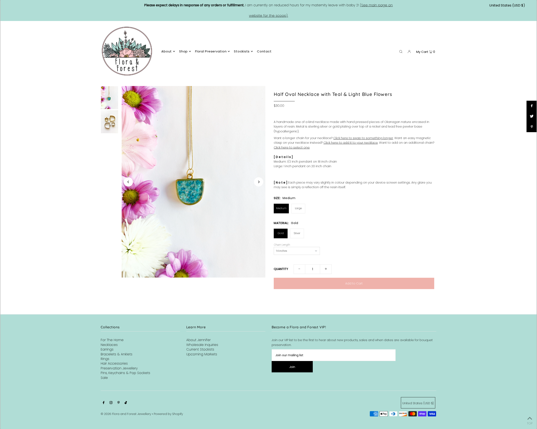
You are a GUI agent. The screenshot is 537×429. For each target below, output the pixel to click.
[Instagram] (110, 403)
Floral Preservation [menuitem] (211, 51)
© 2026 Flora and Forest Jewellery (126, 414)
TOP (529, 423)
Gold (281, 233)
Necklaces (109, 344)
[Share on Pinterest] (532, 127)
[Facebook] (103, 403)
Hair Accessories (114, 363)
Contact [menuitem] (264, 51)
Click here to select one (292, 147)
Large (298, 208)
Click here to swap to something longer (363, 138)
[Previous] (128, 181)
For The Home (112, 340)
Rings (105, 358)
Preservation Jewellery (119, 368)
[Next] (258, 181)
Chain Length (282, 245)
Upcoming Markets (201, 354)
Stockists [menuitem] (242, 51)
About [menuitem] (166, 51)
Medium (281, 208)
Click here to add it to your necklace (350, 143)
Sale (104, 377)
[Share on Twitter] (532, 116)
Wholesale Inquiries (202, 344)
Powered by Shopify (168, 414)
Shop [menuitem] (183, 51)
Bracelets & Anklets (116, 354)
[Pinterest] (118, 403)
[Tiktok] (126, 403)
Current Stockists (200, 349)
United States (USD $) (507, 5)
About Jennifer (198, 340)
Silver (297, 233)
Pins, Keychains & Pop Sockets (125, 372)
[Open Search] (401, 51)
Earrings (107, 349)
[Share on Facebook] (532, 106)
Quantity (281, 269)
